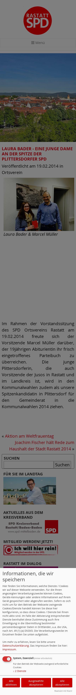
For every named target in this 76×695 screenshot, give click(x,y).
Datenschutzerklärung (15, 645)
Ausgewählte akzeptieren (36, 682)
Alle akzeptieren (62, 682)
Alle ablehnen (11, 682)
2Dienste (19, 671)
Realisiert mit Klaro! (63, 691)
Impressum (9, 649)
